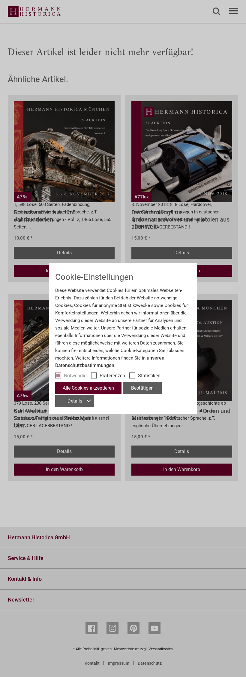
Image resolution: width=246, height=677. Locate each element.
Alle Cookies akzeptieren (88, 388)
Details (75, 401)
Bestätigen (142, 388)
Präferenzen (112, 375)
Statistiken (149, 375)
